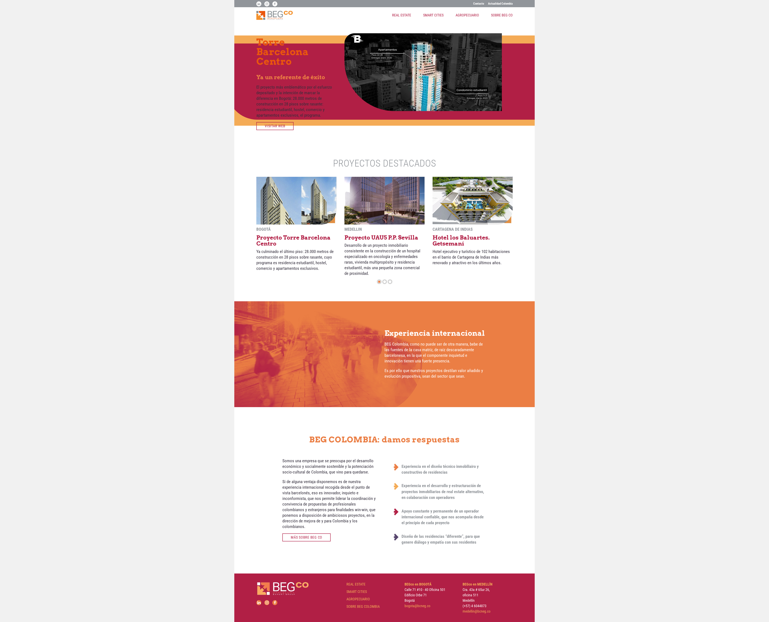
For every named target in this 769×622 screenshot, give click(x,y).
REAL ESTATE (355, 584)
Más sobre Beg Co (306, 537)
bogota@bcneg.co (417, 606)
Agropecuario (467, 15)
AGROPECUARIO (358, 599)
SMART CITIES (356, 592)
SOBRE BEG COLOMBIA (363, 606)
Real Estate (401, 15)
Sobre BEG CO (502, 15)
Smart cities (433, 15)
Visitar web (275, 126)
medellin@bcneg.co (476, 611)
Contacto (478, 3)
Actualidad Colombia (500, 3)
